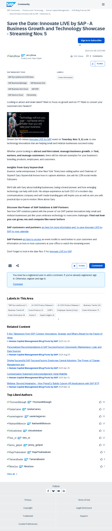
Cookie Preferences (28, 524)
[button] (93, 63)
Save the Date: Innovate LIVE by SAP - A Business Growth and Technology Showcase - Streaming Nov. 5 (56, 28)
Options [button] (79, 45)
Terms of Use (84, 500)
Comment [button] (97, 265)
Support (84, 516)
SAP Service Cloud (15, 95)
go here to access (32, 239)
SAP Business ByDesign (17, 83)
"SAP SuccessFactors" (17, 305)
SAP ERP (35, 89)
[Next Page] (58, 319)
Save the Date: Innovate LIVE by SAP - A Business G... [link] (30, 14)
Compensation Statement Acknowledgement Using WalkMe (37, 374)
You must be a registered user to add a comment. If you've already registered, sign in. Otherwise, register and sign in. (55, 277)
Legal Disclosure (84, 508)
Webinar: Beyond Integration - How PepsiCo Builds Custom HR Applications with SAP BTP (53, 383)
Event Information (65, 78)
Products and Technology (32, 10)
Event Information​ (15, 315)
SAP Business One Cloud (18, 89)
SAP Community (13, 10)
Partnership (31, 95)
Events (32, 315)
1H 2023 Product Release (41, 305)
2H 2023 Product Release (67, 305)
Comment (18, 284)
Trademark (28, 516)
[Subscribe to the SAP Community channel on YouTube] (58, 491)
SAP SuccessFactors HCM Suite (20, 77)
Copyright (28, 508)
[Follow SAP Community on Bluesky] (53, 491)
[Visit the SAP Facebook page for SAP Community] (48, 491)
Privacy (28, 500)
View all (11, 474)
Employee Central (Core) (67, 310)
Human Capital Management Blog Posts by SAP (33, 341)
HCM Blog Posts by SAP (81, 10)
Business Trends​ (15, 310)
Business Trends (90, 305)
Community (24, 4)
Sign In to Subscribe (91, 40)
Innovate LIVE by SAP (40, 139)
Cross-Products (34, 310)
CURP (49, 310)
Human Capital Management (57, 10)
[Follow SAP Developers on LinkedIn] (64, 491)
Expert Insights (46, 315)
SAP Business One (38, 83)
